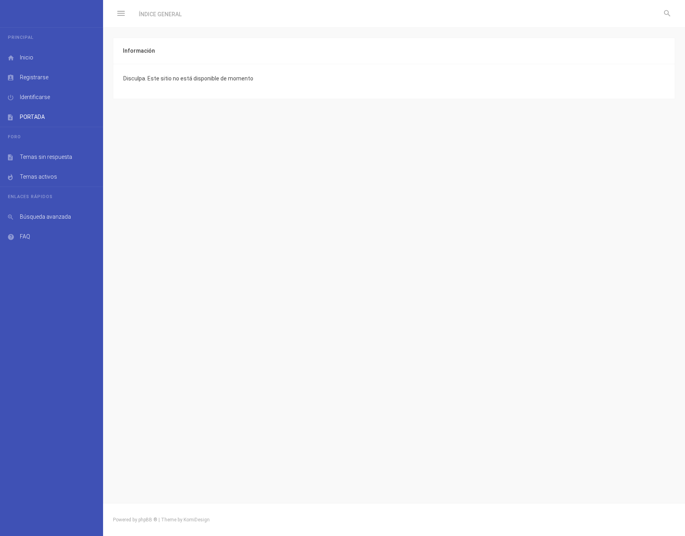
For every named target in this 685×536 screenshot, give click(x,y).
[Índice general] (51, 14)
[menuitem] (667, 14)
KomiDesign (197, 520)
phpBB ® (147, 520)
